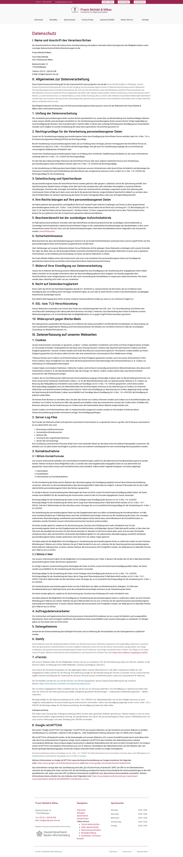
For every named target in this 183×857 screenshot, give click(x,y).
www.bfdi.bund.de (47, 231)
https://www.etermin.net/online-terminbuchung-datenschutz (64, 684)
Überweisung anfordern (91, 830)
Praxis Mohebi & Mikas (96, 9)
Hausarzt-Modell (107, 20)
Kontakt (145, 20)
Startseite (38, 20)
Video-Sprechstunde (90, 827)
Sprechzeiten (69, 20)
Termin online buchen (90, 824)
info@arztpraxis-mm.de (50, 820)
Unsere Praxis (88, 20)
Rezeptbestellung (88, 833)
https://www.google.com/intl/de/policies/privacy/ (58, 763)
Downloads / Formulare (91, 836)
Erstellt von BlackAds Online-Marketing (48, 851)
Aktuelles (53, 20)
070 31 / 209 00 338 (47, 817)
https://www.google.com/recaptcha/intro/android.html (107, 763)
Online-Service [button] (127, 20)
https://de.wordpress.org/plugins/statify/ (130, 652)
